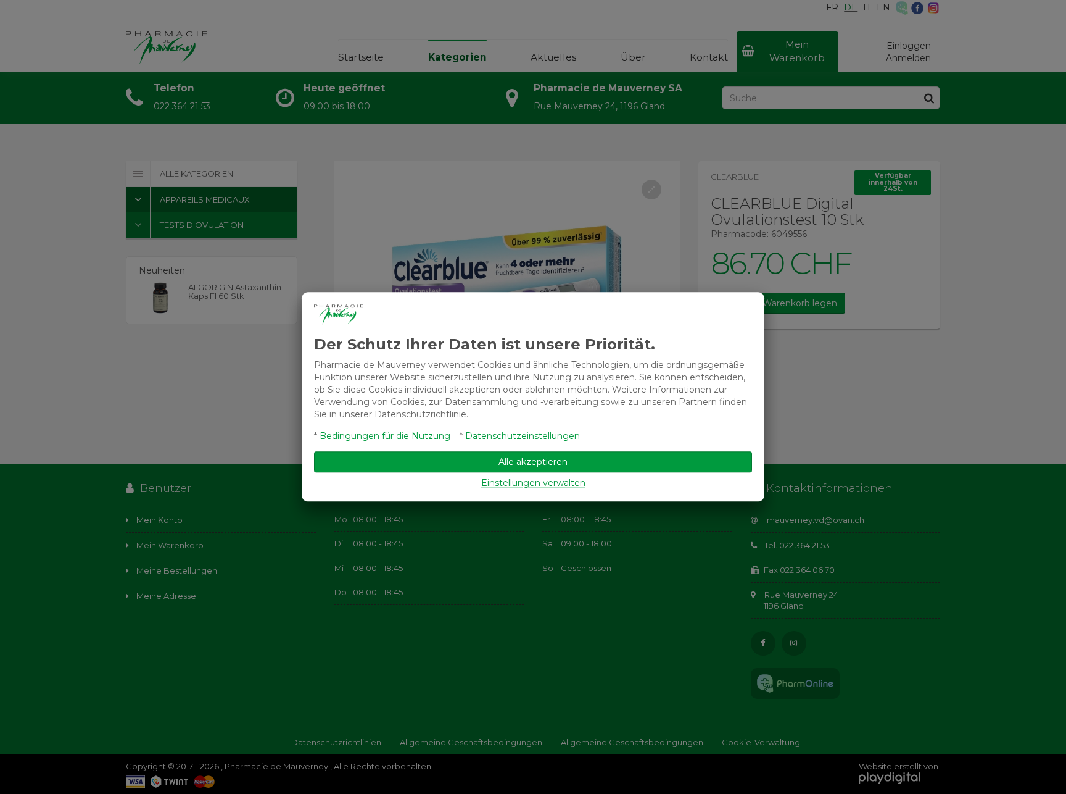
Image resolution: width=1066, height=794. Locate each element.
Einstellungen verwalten (533, 483)
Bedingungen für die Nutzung (385, 436)
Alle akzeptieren (533, 462)
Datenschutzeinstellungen (522, 436)
